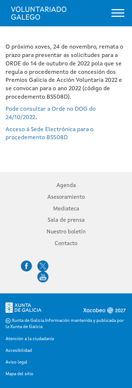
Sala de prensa (66, 220)
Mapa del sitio (19, 374)
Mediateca (66, 209)
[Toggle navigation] (117, 13)
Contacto (66, 244)
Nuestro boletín (66, 232)
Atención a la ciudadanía (30, 339)
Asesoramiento (66, 197)
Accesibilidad (19, 351)
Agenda (66, 186)
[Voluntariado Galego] (39, 13)
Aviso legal (16, 362)
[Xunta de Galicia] (23, 310)
